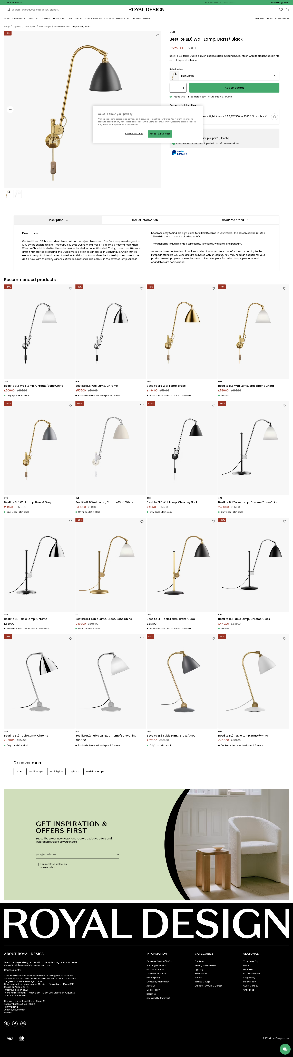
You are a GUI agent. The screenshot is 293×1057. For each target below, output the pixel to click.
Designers (151, 994)
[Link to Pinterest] (6, 1023)
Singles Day (249, 978)
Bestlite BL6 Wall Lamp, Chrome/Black (172, 502)
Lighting (199, 970)
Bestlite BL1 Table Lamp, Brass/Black (171, 619)
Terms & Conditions (156, 974)
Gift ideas (248, 970)
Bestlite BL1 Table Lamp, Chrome (25, 619)
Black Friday (249, 982)
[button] (280, 2)
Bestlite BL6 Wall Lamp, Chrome (96, 385)
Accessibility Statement (158, 998)
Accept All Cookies (160, 133)
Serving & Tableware (205, 965)
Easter (246, 965)
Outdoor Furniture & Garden (208, 986)
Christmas (248, 990)
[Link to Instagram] (23, 1023)
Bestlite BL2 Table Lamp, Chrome (26, 735)
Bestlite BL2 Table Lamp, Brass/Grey (171, 735)
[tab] (58, 220)
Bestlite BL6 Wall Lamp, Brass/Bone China (246, 385)
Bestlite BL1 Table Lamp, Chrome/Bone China (248, 502)
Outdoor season (251, 974)
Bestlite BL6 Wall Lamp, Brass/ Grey (27, 502)
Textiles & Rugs (202, 982)
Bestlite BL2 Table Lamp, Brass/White (243, 735)
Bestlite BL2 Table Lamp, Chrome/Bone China (105, 735)
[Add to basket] (274, 116)
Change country (12, 970)
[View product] (225, 117)
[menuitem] (7, 18)
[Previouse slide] (10, 109)
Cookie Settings (134, 133)
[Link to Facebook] (15, 1023)
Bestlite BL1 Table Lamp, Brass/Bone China (103, 619)
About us (150, 986)
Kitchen (198, 978)
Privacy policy (153, 978)
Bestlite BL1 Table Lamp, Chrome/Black (244, 619)
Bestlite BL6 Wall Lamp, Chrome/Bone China (33, 385)
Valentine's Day (251, 961)
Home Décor (201, 974)
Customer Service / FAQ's (159, 961)
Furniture (199, 961)
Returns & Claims (155, 970)
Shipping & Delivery (156, 965)
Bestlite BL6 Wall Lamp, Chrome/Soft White (104, 502)
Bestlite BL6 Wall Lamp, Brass (166, 385)
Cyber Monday (250, 986)
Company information (157, 982)
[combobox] (280, 2)
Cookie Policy (153, 990)
